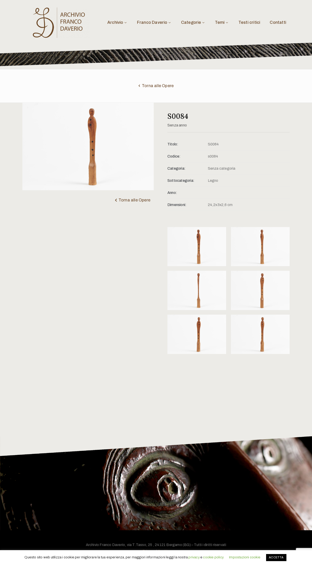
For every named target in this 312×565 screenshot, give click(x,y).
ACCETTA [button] (276, 557)
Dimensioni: (176, 205)
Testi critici (249, 22)
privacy (193, 557)
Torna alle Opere (158, 85)
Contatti (278, 22)
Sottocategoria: (180, 180)
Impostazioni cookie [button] (244, 557)
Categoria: (176, 168)
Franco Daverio (152, 22)
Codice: (173, 156)
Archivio (115, 22)
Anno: (172, 193)
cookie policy (213, 557)
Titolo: (172, 144)
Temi (220, 22)
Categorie (191, 22)
